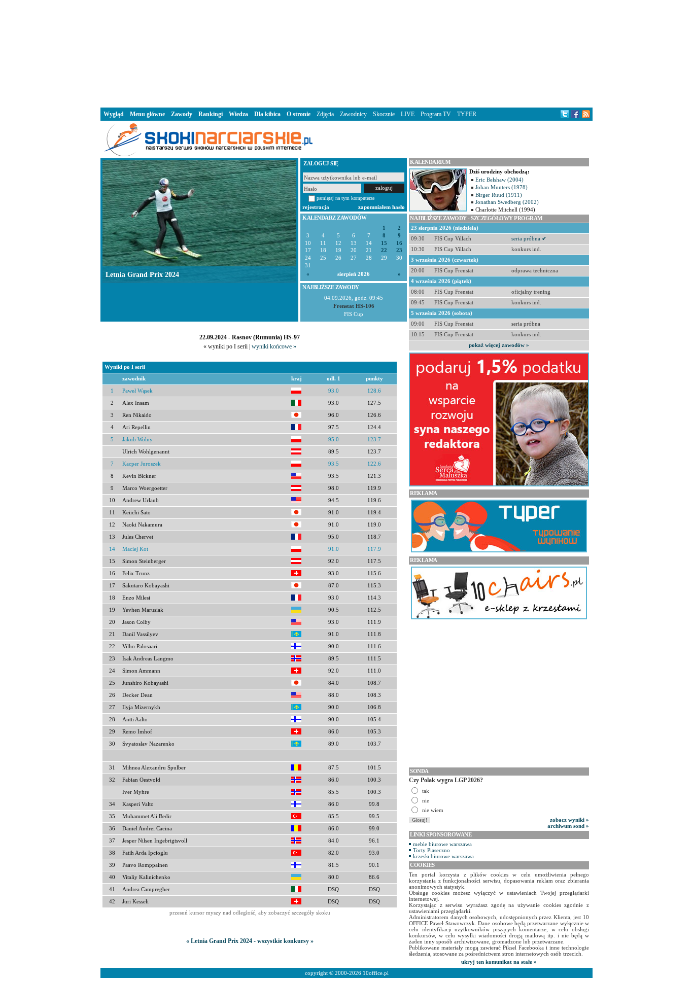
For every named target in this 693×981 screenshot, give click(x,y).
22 (384, 250)
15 (384, 243)
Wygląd (113, 114)
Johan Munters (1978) (501, 187)
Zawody (181, 114)
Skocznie (384, 114)
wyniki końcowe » (274, 346)
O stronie (298, 114)
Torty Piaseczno (431, 850)
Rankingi (210, 114)
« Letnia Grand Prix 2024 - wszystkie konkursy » (250, 940)
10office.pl (376, 973)
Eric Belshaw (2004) (499, 180)
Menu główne (147, 114)
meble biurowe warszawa (442, 844)
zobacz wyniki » (569, 820)
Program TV (436, 114)
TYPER (466, 114)
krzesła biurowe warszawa (443, 856)
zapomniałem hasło (381, 207)
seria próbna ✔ (528, 238)
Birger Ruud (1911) (498, 195)
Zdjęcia (325, 114)
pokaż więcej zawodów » (499, 345)
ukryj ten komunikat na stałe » (499, 962)
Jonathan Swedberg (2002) (507, 202)
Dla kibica (267, 114)
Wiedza (238, 114)
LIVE (407, 114)
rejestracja (315, 207)
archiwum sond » (568, 826)
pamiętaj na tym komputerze (345, 198)
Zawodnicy (353, 114)
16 (399, 243)
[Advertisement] (346, 52)
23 (399, 250)
